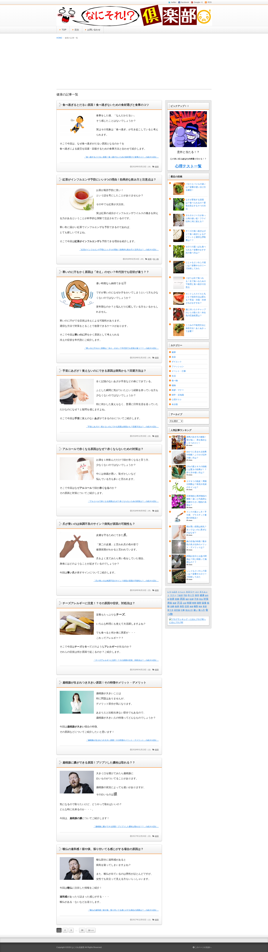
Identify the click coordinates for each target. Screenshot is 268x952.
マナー (173, 595)
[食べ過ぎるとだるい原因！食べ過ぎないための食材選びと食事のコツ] (78, 136)
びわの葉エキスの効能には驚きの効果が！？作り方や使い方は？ (196, 469)
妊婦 (192, 599)
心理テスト (177, 399)
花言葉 (177, 610)
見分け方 (189, 610)
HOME (59, 38)
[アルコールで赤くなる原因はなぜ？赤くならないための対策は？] (78, 481)
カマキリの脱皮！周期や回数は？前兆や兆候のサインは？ (196, 484)
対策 (205, 599)
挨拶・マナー (178, 390)
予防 (185, 595)
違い (195, 610)
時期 (189, 602)
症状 (187, 606)
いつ (169, 592)
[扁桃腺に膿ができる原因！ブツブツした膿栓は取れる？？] (78, 794)
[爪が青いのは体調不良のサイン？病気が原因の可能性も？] (78, 558)
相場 (191, 606)
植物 (174, 385)
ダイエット (177, 361)
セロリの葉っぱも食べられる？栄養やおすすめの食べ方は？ (196, 250)
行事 (183, 610)
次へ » (91, 930)
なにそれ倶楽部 (77, 947)
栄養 (204, 603)
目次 (77, 29)
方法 (179, 602)
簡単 (200, 606)
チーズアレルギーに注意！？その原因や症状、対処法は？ (99, 603)
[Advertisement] (134, 64)
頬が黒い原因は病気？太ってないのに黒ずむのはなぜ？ (196, 529)
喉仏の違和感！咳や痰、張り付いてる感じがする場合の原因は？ (103, 849)
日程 (184, 603)
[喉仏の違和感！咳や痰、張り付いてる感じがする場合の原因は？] (78, 880)
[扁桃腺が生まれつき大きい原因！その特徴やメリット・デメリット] (78, 714)
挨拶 (174, 603)
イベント (181, 592)
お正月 (174, 592)
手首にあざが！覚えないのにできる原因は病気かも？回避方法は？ (104, 370)
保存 (197, 595)
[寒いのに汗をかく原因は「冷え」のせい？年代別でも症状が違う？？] (78, 309)
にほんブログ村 (176, 622)
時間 (194, 603)
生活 (174, 376)
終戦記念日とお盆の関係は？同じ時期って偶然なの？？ (196, 559)
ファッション (178, 366)
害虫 (201, 599)
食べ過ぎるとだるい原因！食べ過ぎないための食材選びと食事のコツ (106, 104)
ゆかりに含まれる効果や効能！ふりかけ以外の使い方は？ (196, 455)
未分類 (175, 404)
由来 (177, 606)
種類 (196, 606)
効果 (172, 599)
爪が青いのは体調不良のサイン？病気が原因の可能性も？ (99, 523)
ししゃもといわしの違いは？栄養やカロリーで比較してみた (196, 265)
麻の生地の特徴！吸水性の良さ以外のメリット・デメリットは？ (196, 544)
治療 (172, 606)
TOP (64, 29)
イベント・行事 (179, 371)
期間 (199, 603)
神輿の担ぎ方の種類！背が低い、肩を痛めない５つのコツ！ (196, 440)
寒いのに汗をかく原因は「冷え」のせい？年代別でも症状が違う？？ (106, 271)
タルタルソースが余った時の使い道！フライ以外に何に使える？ (196, 218)
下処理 (180, 595)
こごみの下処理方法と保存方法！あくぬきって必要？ (196, 328)
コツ (197, 592)
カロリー (190, 591)
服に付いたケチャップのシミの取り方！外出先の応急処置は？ (196, 312)
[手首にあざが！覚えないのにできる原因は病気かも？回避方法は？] (78, 405)
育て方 (170, 610)
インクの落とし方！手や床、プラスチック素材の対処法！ (196, 515)
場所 (187, 599)
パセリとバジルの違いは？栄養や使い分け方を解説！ (196, 187)
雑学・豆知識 (178, 395)
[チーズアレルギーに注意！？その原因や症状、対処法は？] (78, 635)
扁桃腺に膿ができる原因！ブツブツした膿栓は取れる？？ (99, 762)
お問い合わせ (93, 29)
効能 (177, 599)
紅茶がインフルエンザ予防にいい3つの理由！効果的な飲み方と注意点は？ (109, 179)
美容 (174, 357)
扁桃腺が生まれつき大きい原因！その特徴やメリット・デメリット (104, 682)
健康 (157, 167)
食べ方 (201, 610)
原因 (182, 598)
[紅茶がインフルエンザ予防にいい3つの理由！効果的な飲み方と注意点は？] (78, 211)
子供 (196, 599)
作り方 (191, 595)
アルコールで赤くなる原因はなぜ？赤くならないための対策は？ (103, 449)
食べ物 (156, 259)
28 (82, 930)
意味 (169, 603)
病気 (182, 606)
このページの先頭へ (203, 947)
